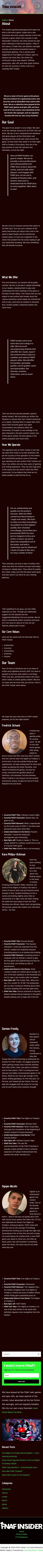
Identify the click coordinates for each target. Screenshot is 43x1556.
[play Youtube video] (21, 1430)
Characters (6, 1489)
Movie (4, 1504)
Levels (4, 1497)
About (21, 1531)
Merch (4, 1500)
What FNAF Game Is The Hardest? (16, 1475)
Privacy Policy (21, 1534)
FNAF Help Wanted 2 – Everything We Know (19, 1467)
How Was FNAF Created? (12, 1471)
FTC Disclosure (22, 1537)
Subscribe (21, 1381)
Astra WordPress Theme (33, 1550)
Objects (5, 1508)
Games (5, 1493)
